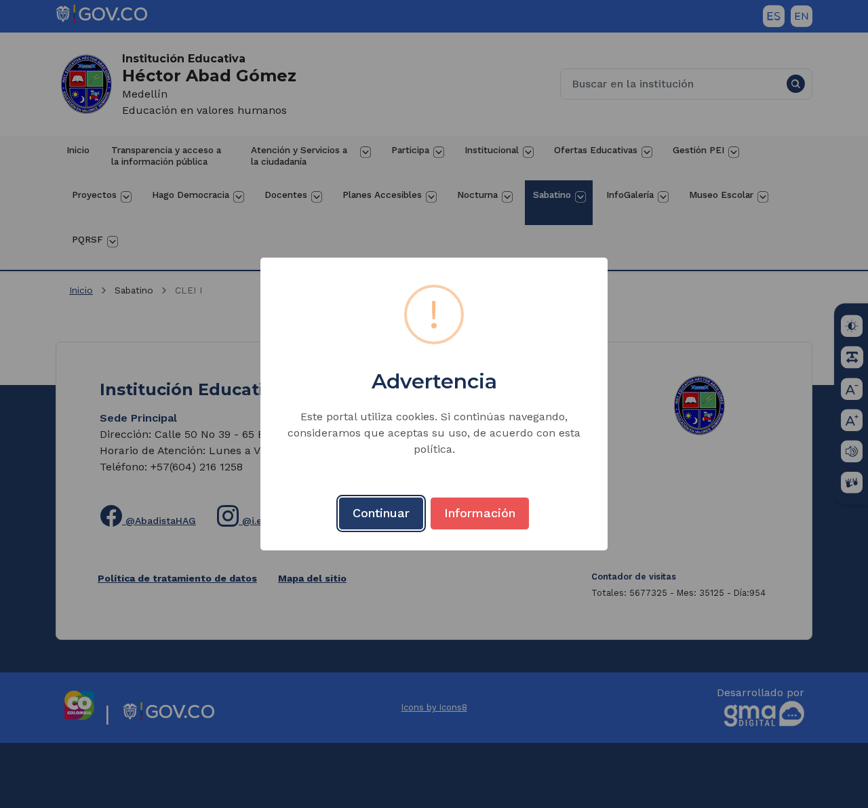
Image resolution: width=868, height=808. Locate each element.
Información (479, 513)
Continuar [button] (381, 513)
